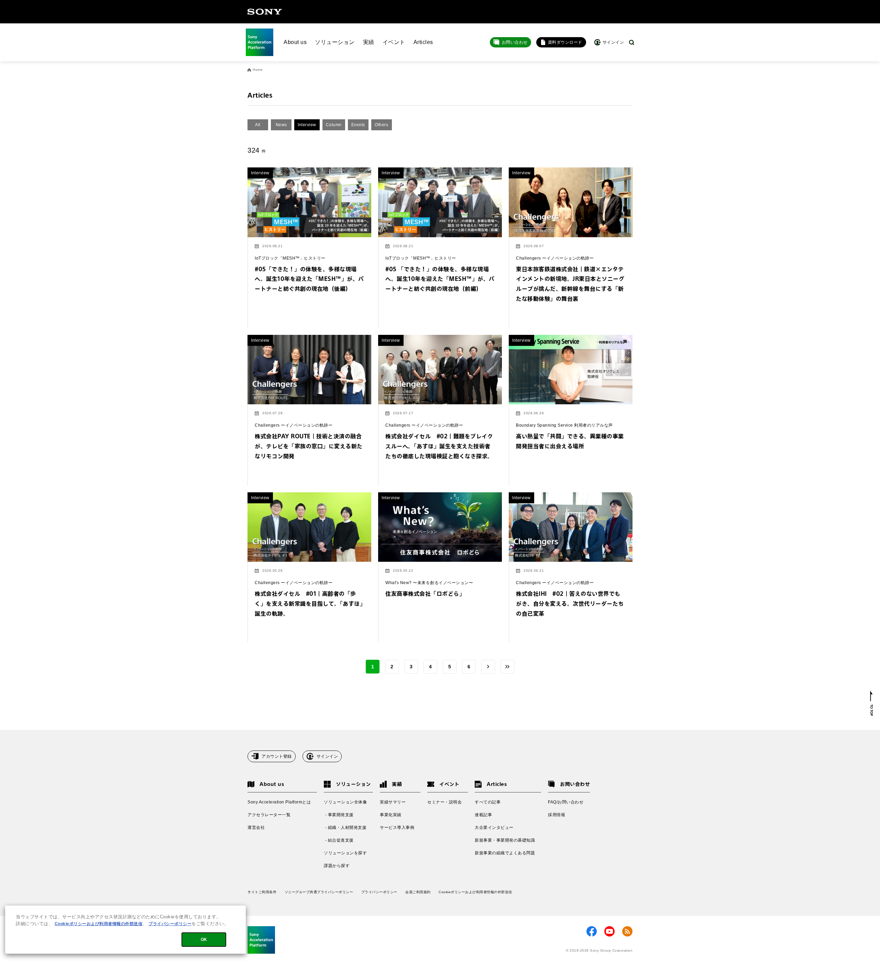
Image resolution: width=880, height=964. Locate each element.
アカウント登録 (277, 756)
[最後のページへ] (507, 666)
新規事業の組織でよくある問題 (505, 853)
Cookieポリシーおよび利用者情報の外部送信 (475, 892)
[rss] (627, 931)
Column (334, 124)
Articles (423, 42)
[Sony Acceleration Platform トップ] (259, 42)
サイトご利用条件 (262, 892)
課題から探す (337, 865)
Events (358, 124)
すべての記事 (487, 802)
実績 (368, 42)
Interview (307, 124)
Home (258, 70)
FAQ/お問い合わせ (565, 802)
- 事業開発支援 (339, 814)
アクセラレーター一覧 (269, 814)
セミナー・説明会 (444, 802)
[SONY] (265, 12)
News (281, 124)
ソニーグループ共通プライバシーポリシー (319, 892)
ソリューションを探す (345, 853)
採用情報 (556, 814)
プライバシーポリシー (379, 892)
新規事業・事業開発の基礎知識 (505, 840)
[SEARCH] (631, 42)
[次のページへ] (488, 666)
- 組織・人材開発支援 (345, 827)
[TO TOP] (871, 703)
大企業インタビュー (494, 827)
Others (381, 124)
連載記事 (483, 814)
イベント (394, 42)
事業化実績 (391, 814)
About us (295, 42)
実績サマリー (393, 802)
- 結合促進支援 (339, 840)
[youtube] (609, 931)
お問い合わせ (515, 42)
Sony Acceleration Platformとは (279, 802)
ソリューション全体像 (345, 802)
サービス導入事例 (397, 827)
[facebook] (591, 931)
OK (204, 939)
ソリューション (335, 42)
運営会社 (256, 827)
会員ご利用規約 (418, 892)
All (258, 124)
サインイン (327, 756)
